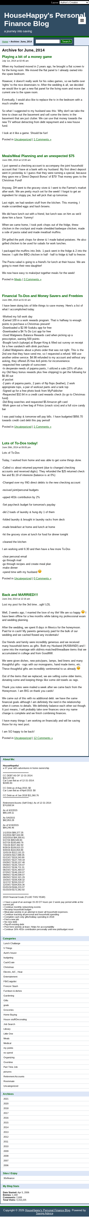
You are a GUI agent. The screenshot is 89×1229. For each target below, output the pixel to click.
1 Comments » (42, 139)
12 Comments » (43, 738)
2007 (6, 1160)
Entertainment (10, 976)
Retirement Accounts (14, 1076)
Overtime (8, 1062)
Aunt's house (10, 953)
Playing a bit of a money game (27, 57)
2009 (6, 1151)
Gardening (9, 995)
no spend (8, 1052)
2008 (6, 1156)
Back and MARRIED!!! (20, 595)
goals (6, 1005)
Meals (7, 1038)
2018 (6, 1108)
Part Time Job (11, 1067)
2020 (6, 1103)
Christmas (9, 967)
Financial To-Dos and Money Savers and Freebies (42, 296)
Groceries (9, 1010)
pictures (8, 1071)
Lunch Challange (12, 943)
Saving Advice (44, 1213)
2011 (6, 1141)
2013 (6, 1132)
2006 (6, 1165)
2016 (6, 1118)
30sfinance (9, 1178)
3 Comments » (32, 279)
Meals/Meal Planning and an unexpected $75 (38, 156)
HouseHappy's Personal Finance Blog (47, 1210)
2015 (6, 1122)
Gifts (6, 1000)
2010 (6, 1146)
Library (7, 1029)
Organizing (9, 1057)
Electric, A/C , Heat (13, 972)
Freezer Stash (11, 986)
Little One (8, 1033)
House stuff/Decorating (15, 1019)
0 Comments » (42, 578)
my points (8, 1048)
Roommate (9, 1081)
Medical (7, 1043)
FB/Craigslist (10, 981)
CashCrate (9, 962)
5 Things (8, 948)
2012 (6, 1137)
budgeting (8, 957)
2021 (6, 1099)
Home (5, 41)
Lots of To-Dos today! (20, 443)
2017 (6, 1113)
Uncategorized (11, 1086)
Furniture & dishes (13, 991)
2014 (6, 1127)
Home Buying (10, 1014)
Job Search (9, 1024)
